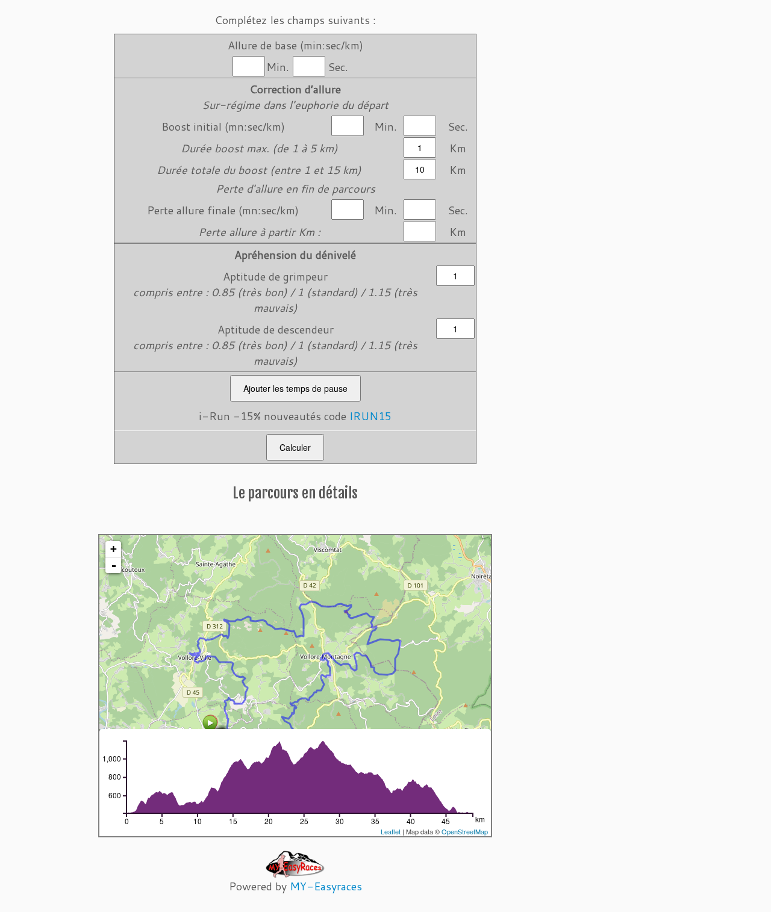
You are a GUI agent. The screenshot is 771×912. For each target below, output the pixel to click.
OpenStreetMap (465, 831)
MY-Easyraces (326, 886)
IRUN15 (370, 416)
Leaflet (391, 831)
